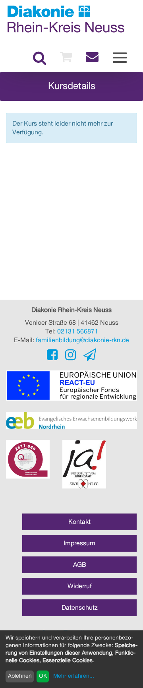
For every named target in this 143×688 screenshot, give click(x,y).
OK (43, 676)
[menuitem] (39, 58)
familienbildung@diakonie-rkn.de (82, 340)
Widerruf (80, 586)
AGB (79, 565)
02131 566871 (77, 331)
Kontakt (79, 522)
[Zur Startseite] (65, 19)
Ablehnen (20, 676)
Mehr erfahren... (73, 676)
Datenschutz (80, 608)
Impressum (79, 543)
